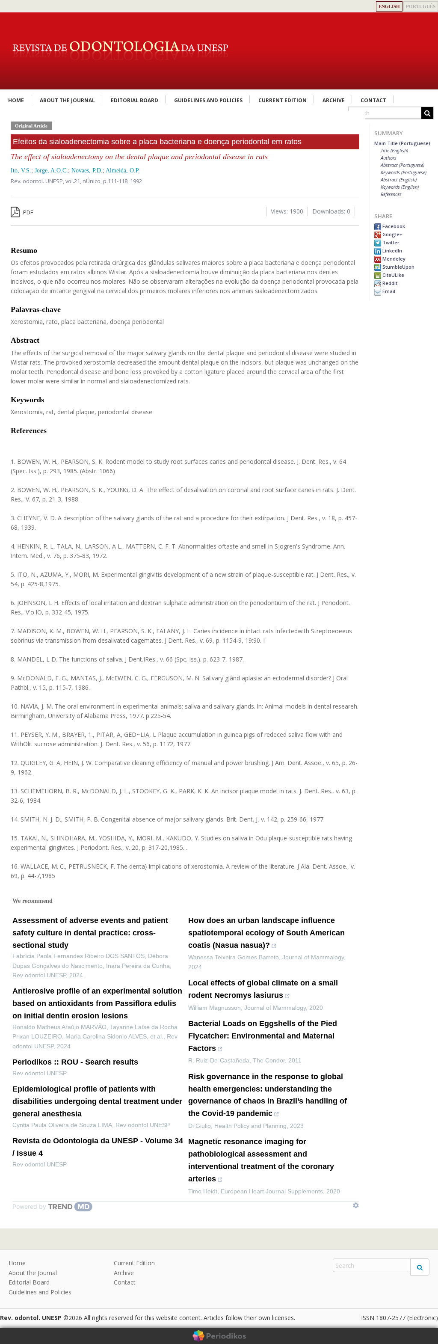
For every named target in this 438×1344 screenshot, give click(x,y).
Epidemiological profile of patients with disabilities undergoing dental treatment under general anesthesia (97, 1101)
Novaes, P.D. (87, 170)
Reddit (389, 283)
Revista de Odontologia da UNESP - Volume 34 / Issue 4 (97, 1146)
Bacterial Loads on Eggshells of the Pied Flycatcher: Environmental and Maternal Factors (262, 1036)
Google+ (391, 234)
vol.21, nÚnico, (84, 181)
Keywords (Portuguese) (403, 172)
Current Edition (282, 100)
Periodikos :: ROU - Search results (75, 1062)
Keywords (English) (400, 187)
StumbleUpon (397, 267)
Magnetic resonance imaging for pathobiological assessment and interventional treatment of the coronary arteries (261, 1160)
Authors (389, 157)
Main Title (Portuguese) (402, 143)
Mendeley (393, 258)
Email (388, 291)
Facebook (393, 226)
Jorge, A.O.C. (51, 170)
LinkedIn (391, 250)
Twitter (390, 242)
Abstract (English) (399, 179)
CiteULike (392, 275)
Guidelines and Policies (208, 100)
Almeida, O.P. (123, 170)
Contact (373, 100)
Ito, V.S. (21, 170)
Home (16, 100)
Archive (334, 100)
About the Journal (67, 100)
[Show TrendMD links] (355, 1205)
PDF (27, 212)
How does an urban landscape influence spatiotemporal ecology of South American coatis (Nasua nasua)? (266, 932)
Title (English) (394, 150)
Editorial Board (134, 100)
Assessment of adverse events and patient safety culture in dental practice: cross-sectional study (90, 932)
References (391, 194)
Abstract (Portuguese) (402, 165)
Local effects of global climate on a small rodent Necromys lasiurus (263, 989)
